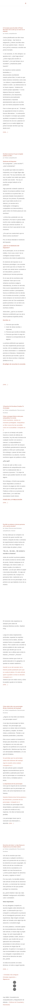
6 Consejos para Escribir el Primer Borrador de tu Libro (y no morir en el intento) (14, 29)
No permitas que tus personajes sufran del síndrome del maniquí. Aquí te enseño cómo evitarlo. (13, 760)
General (13, 530)
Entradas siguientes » (9, 977)
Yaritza (6, 33)
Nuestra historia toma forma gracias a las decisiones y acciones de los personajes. (14, 799)
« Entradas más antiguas (10, 974)
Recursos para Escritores (15, 528)
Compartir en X (7, 677)
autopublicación (13, 33)
